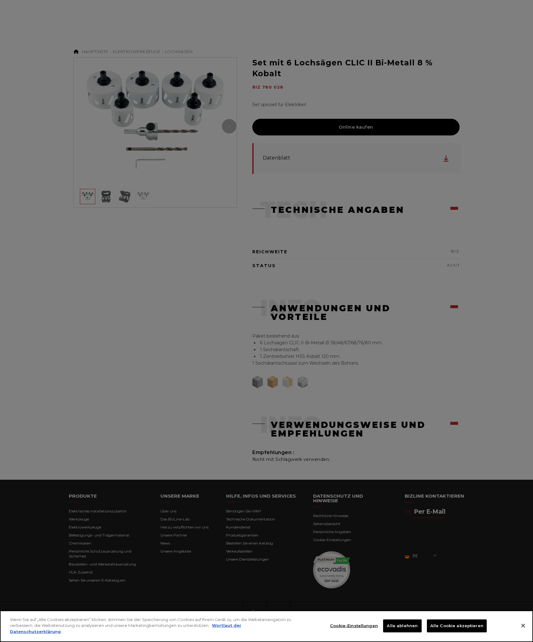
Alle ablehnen (402, 625)
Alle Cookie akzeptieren (456, 625)
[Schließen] (523, 625)
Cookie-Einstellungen (354, 625)
